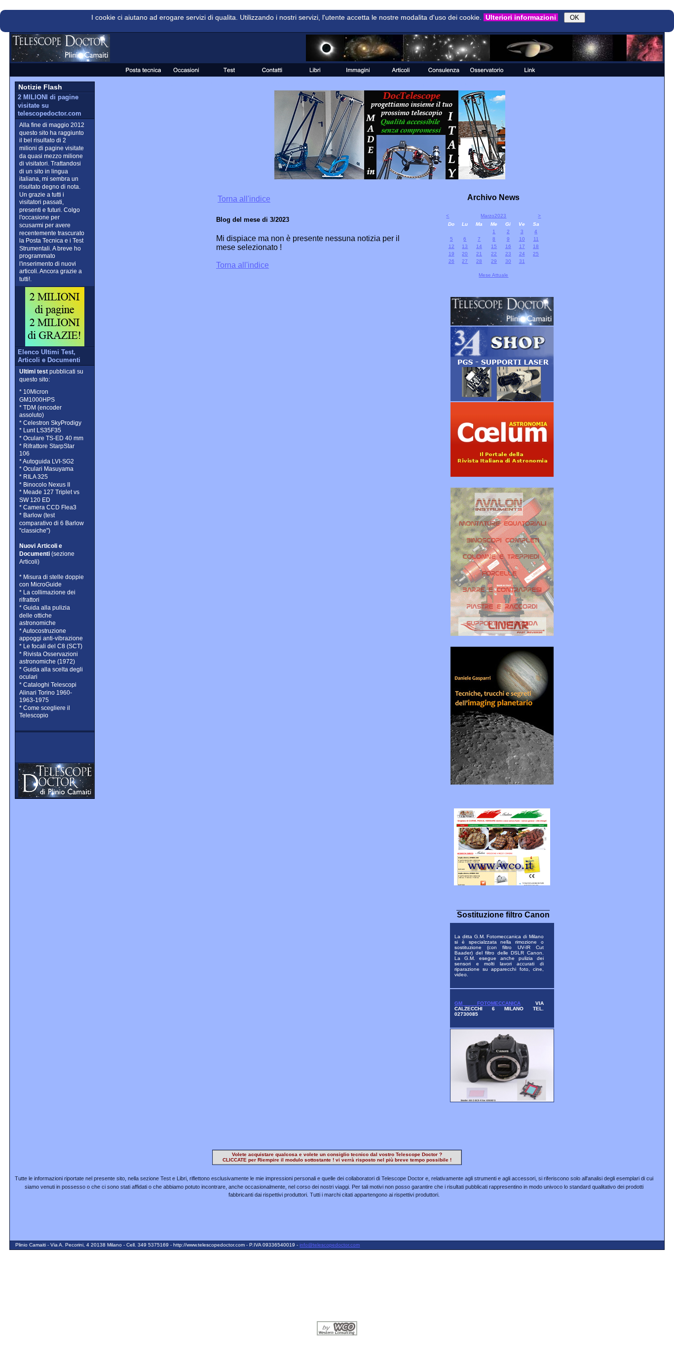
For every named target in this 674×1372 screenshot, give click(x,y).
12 (451, 246)
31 (522, 261)
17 (522, 246)
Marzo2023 (493, 215)
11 (536, 239)
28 (479, 261)
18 (536, 246)
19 (451, 253)
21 (479, 253)
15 (494, 246)
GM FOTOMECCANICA (487, 1003)
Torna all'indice (244, 199)
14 (479, 246)
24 (522, 253)
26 (451, 261)
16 (508, 246)
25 (536, 253)
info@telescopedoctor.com (330, 1244)
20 (465, 253)
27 (465, 261)
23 (508, 253)
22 (494, 253)
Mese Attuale (493, 275)
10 (522, 239)
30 (508, 261)
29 (494, 261)
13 (465, 246)
